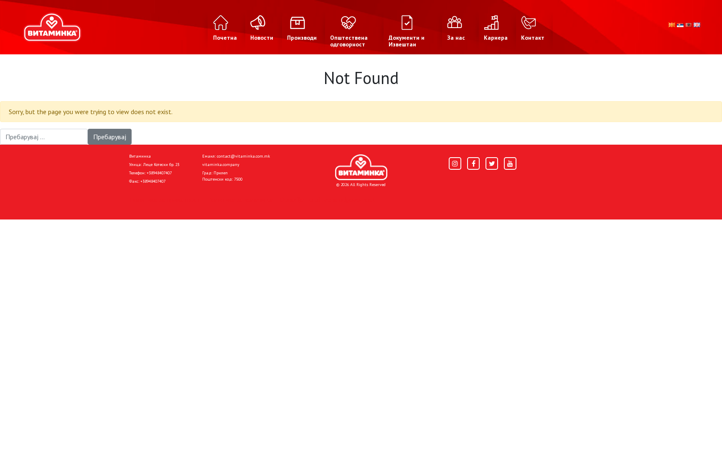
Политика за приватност (164, 199)
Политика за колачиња (240, 199)
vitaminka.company (220, 164)
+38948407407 (159, 173)
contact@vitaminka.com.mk (243, 156)
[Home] (361, 167)
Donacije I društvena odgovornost (327, 199)
